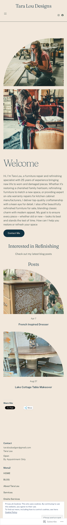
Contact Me (14, 233)
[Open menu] (5, 13)
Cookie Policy (11, 512)
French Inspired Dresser (34, 324)
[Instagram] (58, 15)
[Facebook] (62, 15)
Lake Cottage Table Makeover (33, 387)
